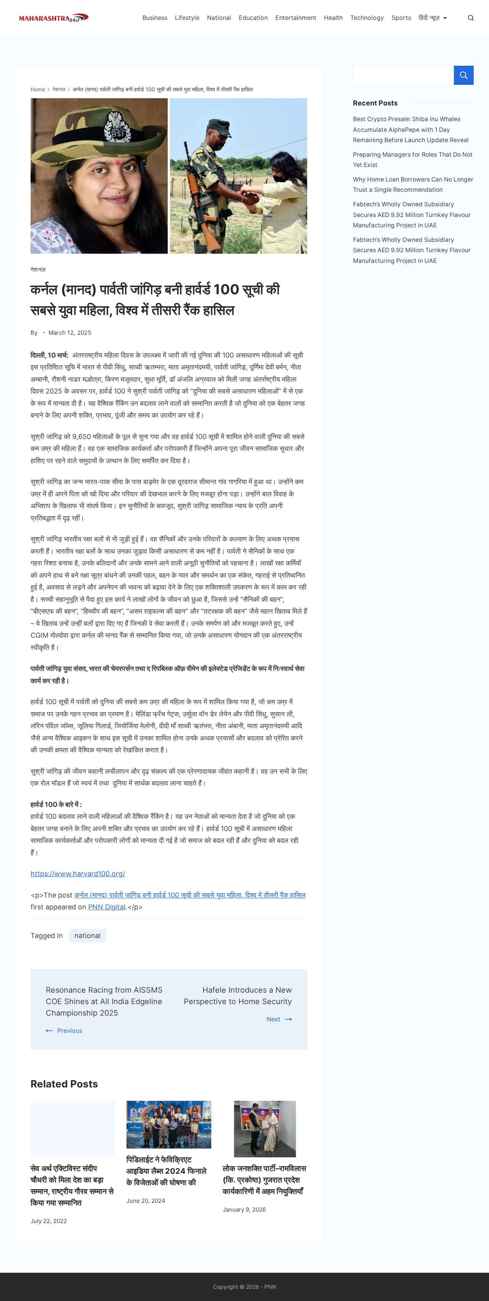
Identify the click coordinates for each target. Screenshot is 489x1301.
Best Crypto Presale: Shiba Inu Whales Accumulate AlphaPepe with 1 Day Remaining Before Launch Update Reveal (411, 129)
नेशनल (38, 269)
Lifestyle (187, 17)
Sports (401, 17)
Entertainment (295, 17)
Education (253, 17)
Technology (367, 17)
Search (464, 75)
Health (333, 17)
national (87, 936)
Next (273, 1019)
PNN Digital (106, 907)
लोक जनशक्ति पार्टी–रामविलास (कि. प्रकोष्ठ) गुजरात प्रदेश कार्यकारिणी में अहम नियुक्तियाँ (264, 1180)
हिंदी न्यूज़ (429, 17)
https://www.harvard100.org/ (78, 874)
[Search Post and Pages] (471, 18)
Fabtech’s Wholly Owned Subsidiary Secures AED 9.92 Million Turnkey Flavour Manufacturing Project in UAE (412, 215)
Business (154, 17)
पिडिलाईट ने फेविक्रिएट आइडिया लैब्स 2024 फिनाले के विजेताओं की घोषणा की (166, 1171)
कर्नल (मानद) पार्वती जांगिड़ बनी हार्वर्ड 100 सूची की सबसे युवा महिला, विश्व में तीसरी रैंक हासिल (190, 895)
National (219, 17)
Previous (69, 1030)
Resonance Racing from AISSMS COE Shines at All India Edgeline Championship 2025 (104, 1001)
